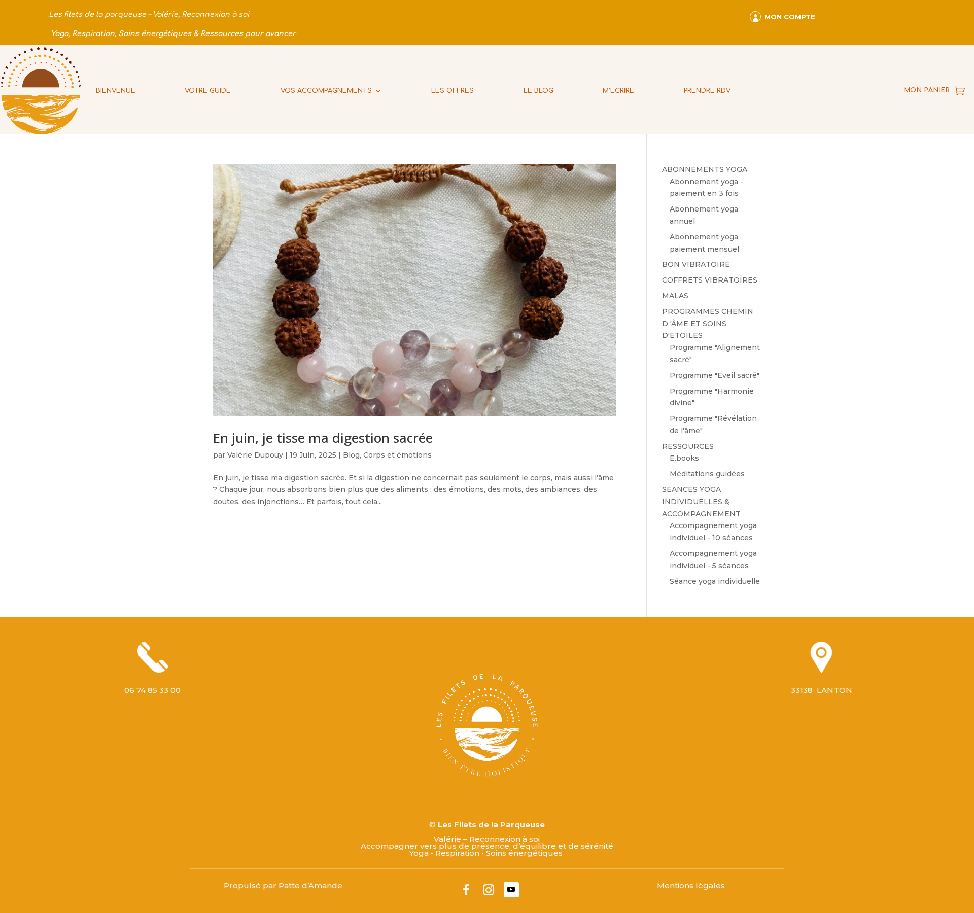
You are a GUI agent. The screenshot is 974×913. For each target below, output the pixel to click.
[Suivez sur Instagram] (488, 890)
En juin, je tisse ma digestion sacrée (323, 438)
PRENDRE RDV (707, 90)
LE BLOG (538, 90)
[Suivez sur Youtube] (511, 889)
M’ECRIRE (618, 90)
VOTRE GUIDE (208, 90)
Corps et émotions (397, 455)
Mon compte (789, 17)
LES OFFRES (452, 90)
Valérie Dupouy (255, 455)
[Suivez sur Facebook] (466, 890)
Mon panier (926, 90)
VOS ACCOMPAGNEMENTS (326, 90)
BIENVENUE (115, 90)
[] (752, 9)
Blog (351, 455)
